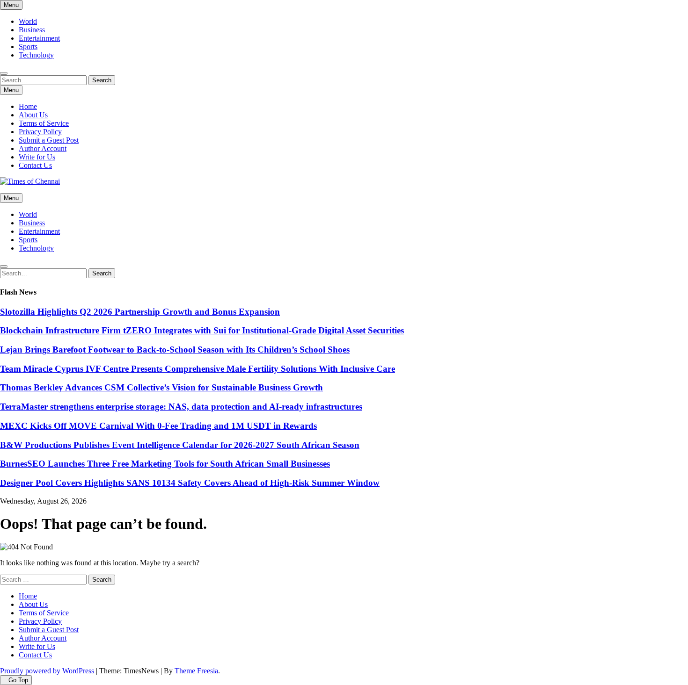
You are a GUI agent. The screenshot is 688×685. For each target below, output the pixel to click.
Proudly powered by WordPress (47, 671)
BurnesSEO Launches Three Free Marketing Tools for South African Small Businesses (165, 464)
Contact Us (35, 165)
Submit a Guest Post (49, 140)
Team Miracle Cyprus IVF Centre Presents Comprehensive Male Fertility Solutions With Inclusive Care (197, 369)
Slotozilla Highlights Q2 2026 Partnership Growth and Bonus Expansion (140, 312)
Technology (36, 55)
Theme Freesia (196, 671)
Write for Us (37, 157)
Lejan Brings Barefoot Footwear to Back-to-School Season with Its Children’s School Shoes (175, 349)
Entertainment (39, 38)
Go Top (18, 680)
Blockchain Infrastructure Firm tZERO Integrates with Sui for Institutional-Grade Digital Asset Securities (202, 330)
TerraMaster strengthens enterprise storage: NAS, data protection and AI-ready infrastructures (181, 406)
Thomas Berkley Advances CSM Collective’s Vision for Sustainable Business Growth (161, 387)
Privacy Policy (40, 132)
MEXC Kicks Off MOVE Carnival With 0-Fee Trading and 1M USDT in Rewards (158, 426)
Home (28, 106)
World (28, 21)
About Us (33, 115)
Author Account (42, 148)
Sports (28, 46)
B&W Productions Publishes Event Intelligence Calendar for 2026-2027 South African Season (179, 445)
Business (32, 30)
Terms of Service (44, 123)
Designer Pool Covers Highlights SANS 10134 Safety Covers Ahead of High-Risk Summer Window (190, 483)
